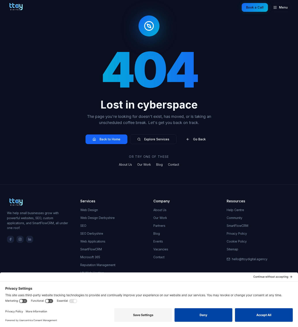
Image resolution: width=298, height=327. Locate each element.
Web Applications (92, 241)
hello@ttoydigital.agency (249, 259)
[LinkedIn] (29, 239)
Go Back (199, 139)
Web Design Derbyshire (97, 218)
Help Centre (235, 210)
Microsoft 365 (90, 257)
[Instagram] (20, 239)
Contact (173, 164)
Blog (159, 164)
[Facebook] (10, 239)
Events (158, 241)
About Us (125, 164)
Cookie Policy (237, 241)
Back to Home (109, 139)
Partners (159, 225)
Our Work (144, 164)
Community (234, 218)
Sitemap (232, 249)
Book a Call (255, 7)
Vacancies (160, 249)
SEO (83, 225)
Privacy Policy (237, 233)
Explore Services (156, 139)
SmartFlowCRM (91, 249)
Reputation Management (97, 265)
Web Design (89, 210)
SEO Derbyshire (91, 233)
